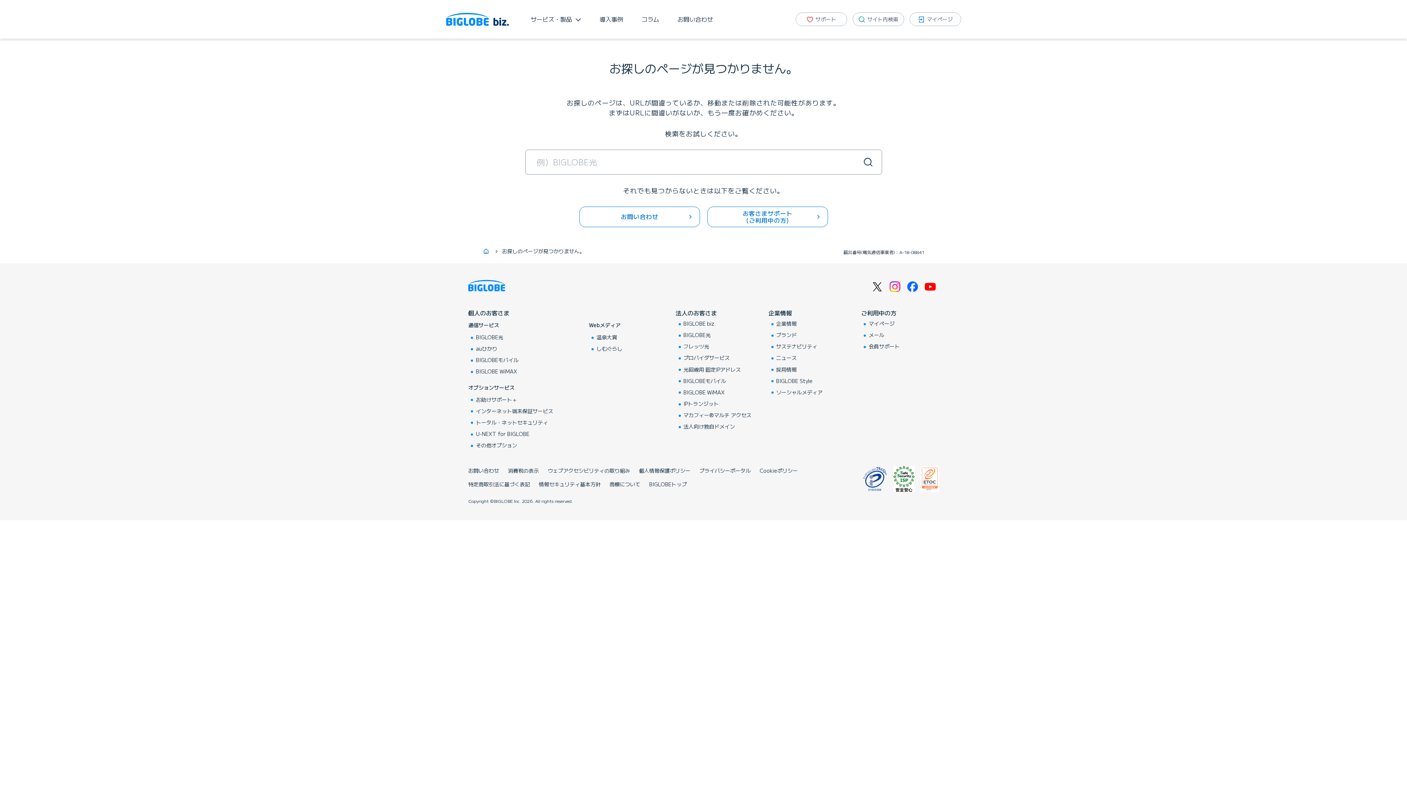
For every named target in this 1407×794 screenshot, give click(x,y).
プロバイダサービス (706, 357)
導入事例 (611, 19)
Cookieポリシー (779, 470)
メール (876, 335)
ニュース (786, 357)
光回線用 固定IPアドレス (712, 369)
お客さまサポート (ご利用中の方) (768, 217)
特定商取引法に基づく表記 (499, 484)
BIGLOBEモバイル (497, 360)
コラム (650, 19)
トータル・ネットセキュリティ (512, 422)
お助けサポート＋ (496, 399)
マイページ (882, 323)
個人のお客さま (488, 312)
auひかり (486, 348)
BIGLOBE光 (489, 337)
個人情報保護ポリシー (664, 470)
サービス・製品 (551, 19)
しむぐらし (609, 348)
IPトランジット (701, 403)
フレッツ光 (696, 346)
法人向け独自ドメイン (709, 426)
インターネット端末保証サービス (514, 411)
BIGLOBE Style (794, 381)
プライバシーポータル (725, 470)
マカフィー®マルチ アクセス (717, 415)
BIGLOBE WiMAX (496, 371)
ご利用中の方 (878, 312)
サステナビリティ (796, 346)
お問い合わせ (695, 19)
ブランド (786, 335)
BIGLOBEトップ (668, 484)
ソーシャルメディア (799, 392)
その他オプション (496, 445)
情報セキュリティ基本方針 (570, 484)
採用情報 (786, 369)
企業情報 (780, 312)
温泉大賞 (607, 337)
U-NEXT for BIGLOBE (502, 433)
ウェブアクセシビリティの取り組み (589, 470)
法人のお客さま (696, 312)
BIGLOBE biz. (699, 323)
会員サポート (884, 346)
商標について (625, 484)
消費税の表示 (523, 470)
